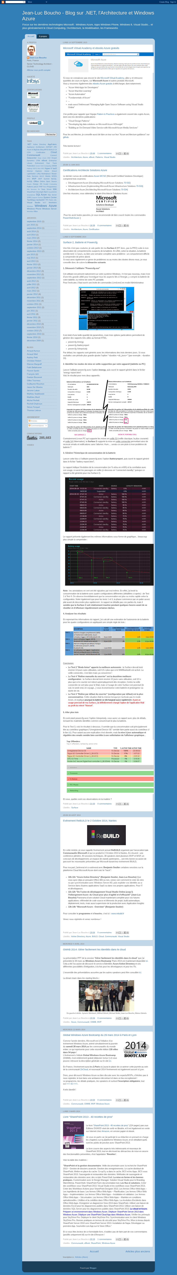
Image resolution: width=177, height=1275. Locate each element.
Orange (35, 184)
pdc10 (36, 187)
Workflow (30, 211)
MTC (28, 179)
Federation (31, 166)
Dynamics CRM (33, 161)
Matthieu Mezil (33, 397)
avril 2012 (31, 288)
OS (41, 184)
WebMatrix (53, 203)
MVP (99, 1022)
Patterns (99, 157)
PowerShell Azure (71, 218)
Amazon (105, 1131)
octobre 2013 (33, 248)
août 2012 (31, 281)
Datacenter (32, 158)
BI (32, 150)
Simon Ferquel (33, 407)
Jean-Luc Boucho (38, 58)
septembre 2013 (34, 251)
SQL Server (52, 195)
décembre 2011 (34, 297)
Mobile (47, 176)
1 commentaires (104, 153)
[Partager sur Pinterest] (127, 153)
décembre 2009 (34, 341)
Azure (85, 157)
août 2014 (31, 231)
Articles (33, 421)
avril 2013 (31, 261)
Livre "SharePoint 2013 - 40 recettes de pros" (88, 1117)
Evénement (39, 163)
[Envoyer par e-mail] (117, 153)
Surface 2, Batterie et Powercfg (80, 242)
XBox (36, 211)
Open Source (51, 181)
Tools (51, 200)
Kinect (54, 171)
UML (55, 200)
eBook (91, 157)
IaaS (55, 168)
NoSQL (29, 181)
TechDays (31, 200)
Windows (30, 206)
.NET (29, 144)
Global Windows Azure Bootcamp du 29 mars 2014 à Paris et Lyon (99, 1035)
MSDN (54, 176)
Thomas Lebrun (34, 410)
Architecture (76, 157)
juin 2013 (31, 254)
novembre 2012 (34, 274)
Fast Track (51, 163)
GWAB (93, 1022)
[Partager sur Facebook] (125, 153)
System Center (50, 197)
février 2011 (32, 317)
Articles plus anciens (138, 1251)
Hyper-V (48, 168)
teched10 (40, 200)
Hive (39, 168)
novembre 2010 (34, 327)
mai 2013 (31, 258)
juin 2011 (31, 311)
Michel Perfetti (33, 400)
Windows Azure (103, 1104)
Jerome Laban (33, 390)
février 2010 (32, 337)
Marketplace (46, 174)
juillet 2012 (31, 284)
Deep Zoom (42, 158)
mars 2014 (31, 238)
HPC (42, 168)
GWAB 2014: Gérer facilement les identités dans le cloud (94, 949)
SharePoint (96, 1243)
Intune (47, 171)
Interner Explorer (34, 171)
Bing (42, 150)
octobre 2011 (32, 304)
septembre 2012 (34, 278)
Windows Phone (34, 209)
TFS (46, 200)
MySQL (54, 179)
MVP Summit (43, 179)
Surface (74, 808)
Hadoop (29, 168)
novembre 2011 (34, 301)
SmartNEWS (52, 192)
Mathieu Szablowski (35, 394)
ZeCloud (84, 1069)
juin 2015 (31, 225)
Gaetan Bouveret (34, 377)
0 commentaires (104, 225)
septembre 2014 (34, 228)
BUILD (95, 936)
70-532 (127, 183)
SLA (46, 192)
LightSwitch (31, 174)
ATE (55, 147)
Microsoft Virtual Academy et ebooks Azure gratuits (91, 48)
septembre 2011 (34, 307)
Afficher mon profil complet (38, 70)
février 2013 (32, 264)
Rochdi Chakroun (34, 404)
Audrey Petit (32, 357)
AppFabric (52, 144)
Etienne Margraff (34, 364)
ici (70, 732)
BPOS (46, 150)
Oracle (29, 184)
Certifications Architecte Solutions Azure (85, 170)
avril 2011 (31, 314)
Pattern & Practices (106, 114)
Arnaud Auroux (33, 351)
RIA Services (32, 189)
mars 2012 (31, 291)
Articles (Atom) (81, 1257)
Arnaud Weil (32, 354)
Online (42, 181)
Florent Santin (33, 371)
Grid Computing (46, 166)
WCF (44, 202)
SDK (55, 189)
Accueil (31, 36)
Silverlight (39, 192)
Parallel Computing (50, 184)
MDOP (42, 176)
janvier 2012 (32, 294)
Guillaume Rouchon (35, 384)
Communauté (111, 936)
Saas (43, 189)
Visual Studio (109, 157)
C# (55, 150)
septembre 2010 (34, 334)
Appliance (31, 147)
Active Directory (78, 936)
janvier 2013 (32, 268)
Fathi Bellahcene (34, 367)
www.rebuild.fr (117, 913)
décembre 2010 (34, 324)
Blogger (93, 1268)
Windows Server (49, 209)
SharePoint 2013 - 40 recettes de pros (111, 1125)
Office (36, 181)
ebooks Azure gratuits (102, 84)
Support (34, 197)
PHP (41, 187)
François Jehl (33, 374)
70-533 (139, 186)
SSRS (29, 197)
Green (38, 166)
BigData (37, 150)
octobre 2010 (33, 331)
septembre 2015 (34, 221)
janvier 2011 (32, 321)
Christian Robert (34, 361)
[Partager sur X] (122, 153)
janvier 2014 (32, 245)
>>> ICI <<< (72, 1084)
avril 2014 (31, 235)
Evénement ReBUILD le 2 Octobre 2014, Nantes (90, 820)
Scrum (49, 189)
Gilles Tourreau (33, 381)
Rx (39, 189)
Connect (53, 155)
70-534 (124, 190)
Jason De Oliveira (34, 387)
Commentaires (37, 426)
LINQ (39, 174)
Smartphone (31, 195)
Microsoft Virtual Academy (112, 78)
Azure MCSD (100, 176)
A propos (43, 36)
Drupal (54, 158)
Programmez (52, 187)
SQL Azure (41, 194)
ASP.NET (49, 147)
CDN (29, 152)
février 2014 (32, 241)
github (65, 137)
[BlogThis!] (119, 153)
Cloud (101, 936)
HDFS (35, 168)
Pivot (44, 187)
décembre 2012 (34, 271)
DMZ (49, 158)
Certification (94, 229)
